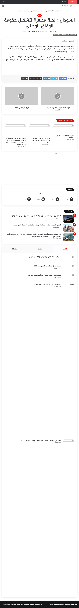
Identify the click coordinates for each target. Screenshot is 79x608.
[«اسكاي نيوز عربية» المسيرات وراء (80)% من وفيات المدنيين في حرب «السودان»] (68, 219)
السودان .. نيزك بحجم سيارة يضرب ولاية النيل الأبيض (45, 256)
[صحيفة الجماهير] (66, 6)
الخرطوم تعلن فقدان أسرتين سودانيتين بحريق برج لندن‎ (44, 275)
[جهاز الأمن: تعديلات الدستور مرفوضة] (63, 129)
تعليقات (14, 249)
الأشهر (65, 249)
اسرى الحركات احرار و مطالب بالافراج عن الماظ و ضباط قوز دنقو (41, 140)
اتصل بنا (13, 604)
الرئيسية (56, 11)
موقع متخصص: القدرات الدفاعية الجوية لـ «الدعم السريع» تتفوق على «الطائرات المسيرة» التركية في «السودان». (16, 141)
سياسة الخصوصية (29, 604)
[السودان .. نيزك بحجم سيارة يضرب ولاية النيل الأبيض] (68, 260)
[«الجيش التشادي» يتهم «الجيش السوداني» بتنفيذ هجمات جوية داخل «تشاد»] (68, 228)
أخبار (51, 11)
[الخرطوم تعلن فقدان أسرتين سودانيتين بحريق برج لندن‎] (68, 278)
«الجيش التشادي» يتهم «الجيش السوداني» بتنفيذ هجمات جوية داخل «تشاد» (37, 225)
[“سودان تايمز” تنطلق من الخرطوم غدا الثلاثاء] (68, 269)
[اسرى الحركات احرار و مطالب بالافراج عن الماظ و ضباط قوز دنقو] (39, 130)
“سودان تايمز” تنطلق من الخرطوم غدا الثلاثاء (47, 266)
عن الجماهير (38, 604)
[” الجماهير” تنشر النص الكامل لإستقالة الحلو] (68, 360)
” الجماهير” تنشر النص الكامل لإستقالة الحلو (47, 284)
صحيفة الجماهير (59, 604)
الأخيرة (40, 249)
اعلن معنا (20, 604)
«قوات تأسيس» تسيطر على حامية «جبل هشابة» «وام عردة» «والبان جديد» (46, 2)
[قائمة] (3, 7)
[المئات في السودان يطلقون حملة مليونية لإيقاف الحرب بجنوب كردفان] (68, 517)
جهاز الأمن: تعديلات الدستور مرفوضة (65, 136)
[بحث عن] (76, 7)
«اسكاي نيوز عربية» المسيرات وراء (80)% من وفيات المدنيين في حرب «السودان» (36, 215)
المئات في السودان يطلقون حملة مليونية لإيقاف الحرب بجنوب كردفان (39, 440)
